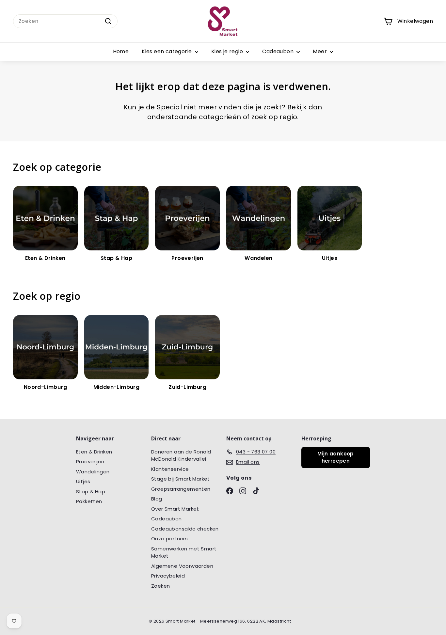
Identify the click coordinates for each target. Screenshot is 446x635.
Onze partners (169, 538)
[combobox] (65, 21)
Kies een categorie (167, 51)
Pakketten (89, 501)
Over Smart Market (175, 508)
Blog (156, 498)
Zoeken (160, 585)
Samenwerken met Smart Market (183, 552)
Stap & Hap (90, 491)
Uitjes (83, 481)
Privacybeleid (168, 575)
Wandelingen (92, 471)
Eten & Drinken (94, 451)
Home (121, 51)
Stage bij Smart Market (180, 478)
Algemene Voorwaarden (182, 566)
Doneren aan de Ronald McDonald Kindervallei (181, 455)
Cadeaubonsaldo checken (185, 528)
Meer (320, 51)
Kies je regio (228, 51)
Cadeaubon (278, 51)
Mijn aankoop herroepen (335, 457)
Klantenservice (170, 469)
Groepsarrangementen (181, 488)
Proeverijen (90, 461)
